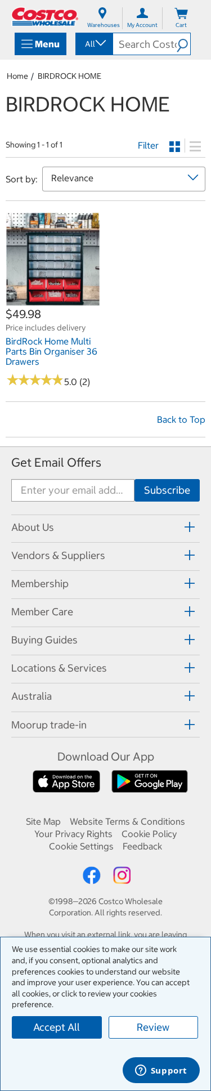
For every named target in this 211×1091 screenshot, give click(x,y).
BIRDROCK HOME (69, 76)
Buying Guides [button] (44, 639)
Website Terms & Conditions (127, 821)
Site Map (43, 821)
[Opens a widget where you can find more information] (161, 1071)
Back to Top (181, 419)
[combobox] (93, 44)
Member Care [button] (42, 611)
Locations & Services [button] (59, 667)
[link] (53, 301)
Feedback (142, 846)
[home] (45, 16)
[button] (183, 44)
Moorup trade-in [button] (49, 724)
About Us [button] (32, 527)
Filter (148, 145)
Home (17, 76)
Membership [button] (40, 583)
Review (153, 1027)
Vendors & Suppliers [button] (58, 555)
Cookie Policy (149, 833)
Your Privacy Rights (73, 833)
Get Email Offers (56, 462)
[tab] (105, 527)
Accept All (56, 1027)
